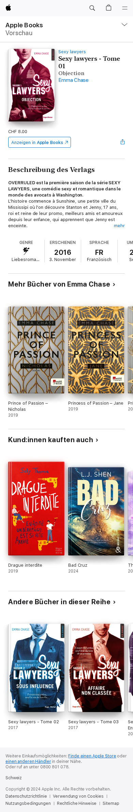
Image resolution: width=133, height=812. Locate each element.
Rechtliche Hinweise (77, 803)
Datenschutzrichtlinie (26, 796)
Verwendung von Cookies (78, 796)
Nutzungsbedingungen (28, 803)
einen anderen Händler (28, 761)
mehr (119, 225)
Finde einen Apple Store (92, 756)
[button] (92, 8)
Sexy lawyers (72, 51)
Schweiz (13, 777)
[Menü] (125, 8)
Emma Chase (73, 80)
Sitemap (111, 803)
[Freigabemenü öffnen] (122, 142)
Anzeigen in (37, 142)
